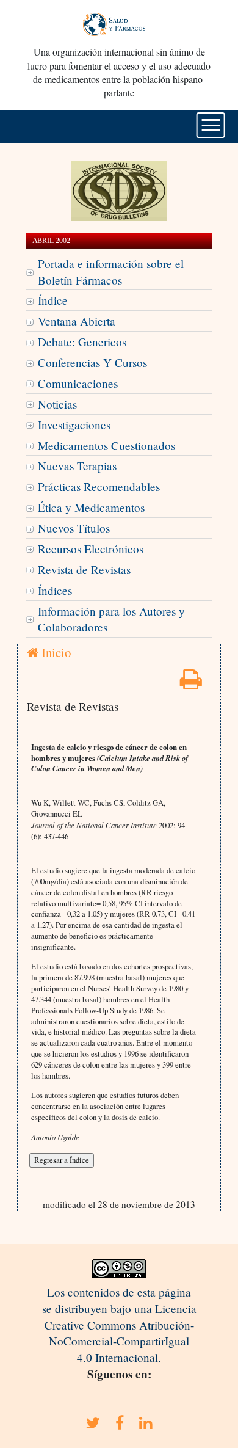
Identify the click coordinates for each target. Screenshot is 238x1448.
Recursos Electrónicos (90, 548)
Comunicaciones (78, 383)
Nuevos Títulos (74, 528)
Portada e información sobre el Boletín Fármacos (111, 272)
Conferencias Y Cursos (92, 362)
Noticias (57, 404)
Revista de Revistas (84, 569)
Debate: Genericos (82, 341)
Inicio (54, 652)
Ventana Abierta (76, 321)
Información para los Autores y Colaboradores (111, 619)
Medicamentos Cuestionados (106, 445)
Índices (55, 590)
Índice (53, 300)
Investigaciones (74, 424)
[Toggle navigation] (211, 125)
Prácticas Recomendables (99, 486)
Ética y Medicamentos (91, 507)
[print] (191, 683)
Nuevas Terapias (77, 465)
